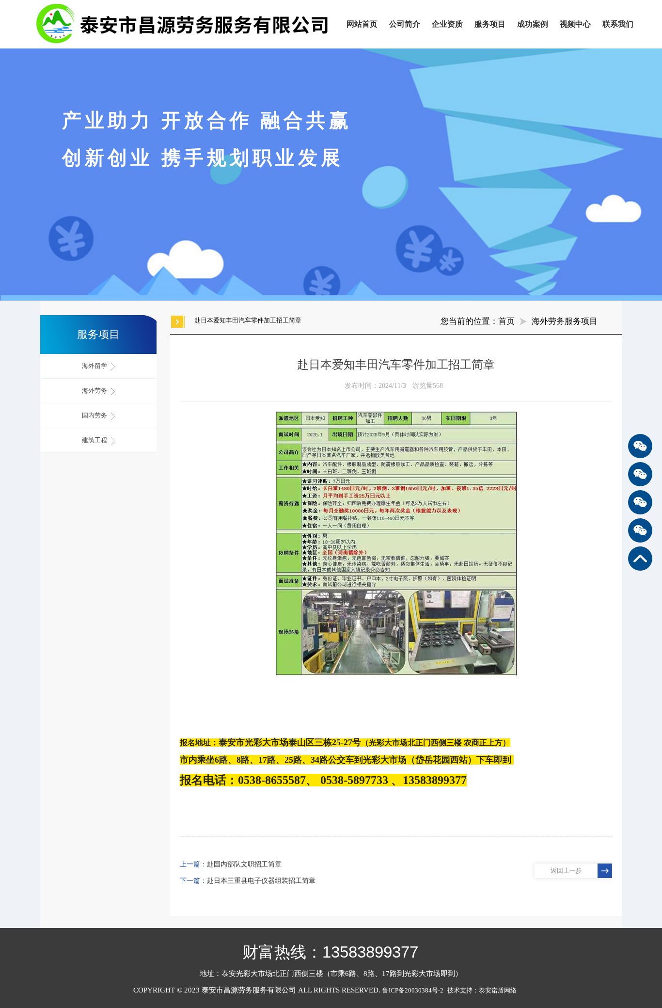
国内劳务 (95, 415)
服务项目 (489, 24)
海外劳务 (95, 390)
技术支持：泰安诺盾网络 (484, 990)
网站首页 (362, 24)
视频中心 (575, 24)
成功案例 (532, 24)
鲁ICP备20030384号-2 (412, 990)
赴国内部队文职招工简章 (244, 864)
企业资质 (447, 24)
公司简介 (404, 24)
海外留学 (95, 365)
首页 (506, 321)
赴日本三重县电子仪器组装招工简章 (261, 880)
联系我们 (617, 24)
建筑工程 (95, 440)
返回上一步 (566, 870)
